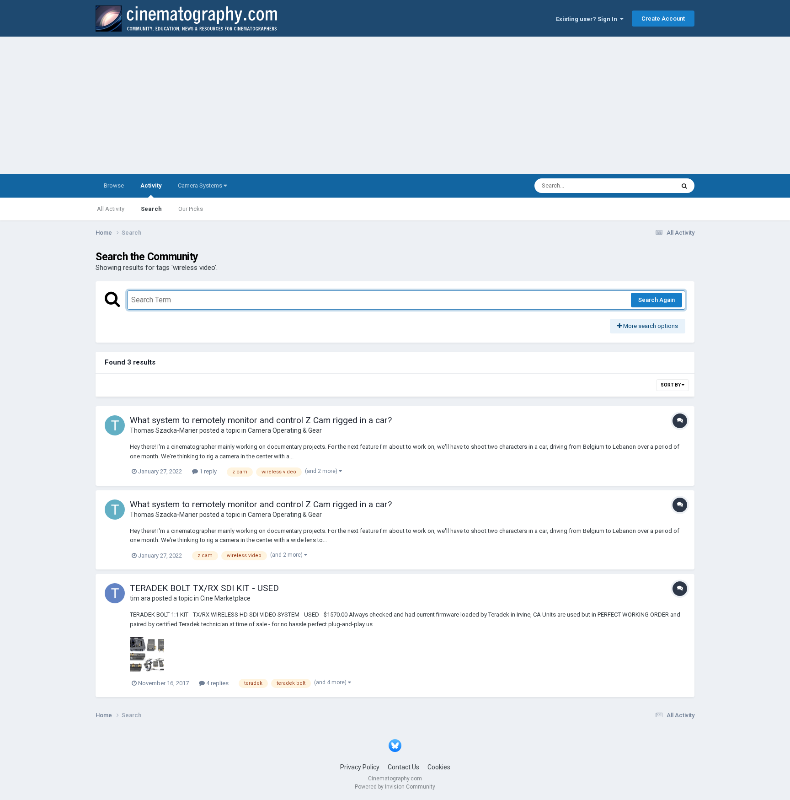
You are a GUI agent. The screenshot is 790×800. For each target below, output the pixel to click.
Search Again (656, 299)
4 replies (217, 683)
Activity (150, 185)
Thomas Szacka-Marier (164, 430)
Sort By (671, 384)
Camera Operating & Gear (285, 430)
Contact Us (403, 767)
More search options (650, 325)
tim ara (140, 598)
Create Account (663, 18)
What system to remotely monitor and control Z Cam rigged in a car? (261, 420)
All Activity (110, 208)
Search (151, 208)
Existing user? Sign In (588, 19)
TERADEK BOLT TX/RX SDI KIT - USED (204, 588)
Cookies (438, 767)
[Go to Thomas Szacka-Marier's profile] (115, 425)
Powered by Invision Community (395, 787)
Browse (114, 185)
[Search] (684, 185)
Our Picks (190, 208)
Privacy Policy (359, 767)
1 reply (207, 471)
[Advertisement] (395, 105)
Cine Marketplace (225, 598)
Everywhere (647, 186)
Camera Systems (201, 185)
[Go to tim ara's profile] (115, 593)
